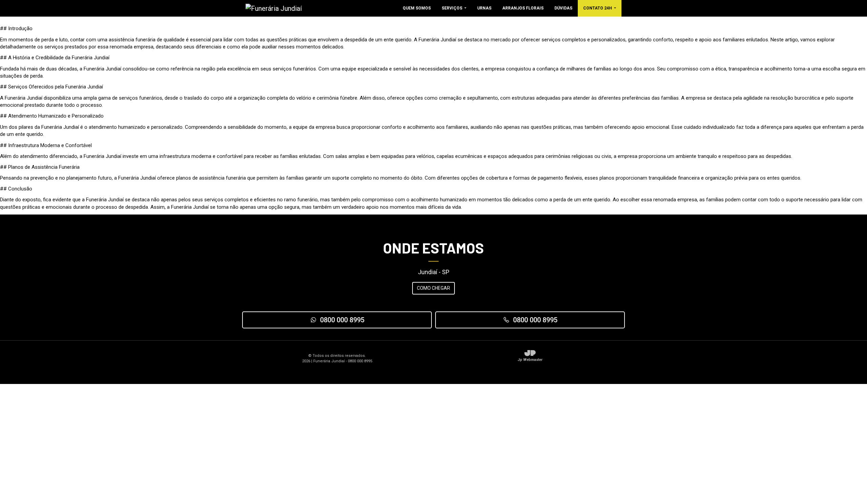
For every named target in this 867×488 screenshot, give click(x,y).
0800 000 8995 (342, 320)
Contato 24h (598, 8)
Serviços (452, 8)
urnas (484, 8)
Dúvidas (563, 8)
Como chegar (433, 288)
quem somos (417, 8)
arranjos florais (523, 8)
